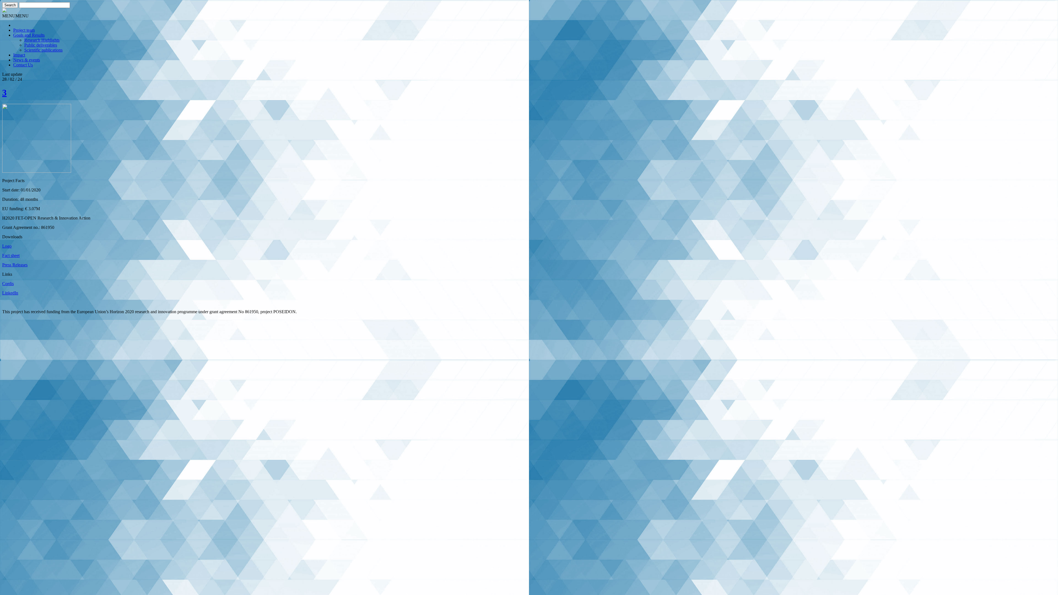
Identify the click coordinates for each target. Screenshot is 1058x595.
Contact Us (23, 65)
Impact (19, 55)
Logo (7, 246)
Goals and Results (29, 35)
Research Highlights (42, 40)
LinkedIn (10, 293)
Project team (24, 30)
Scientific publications (43, 50)
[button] (15, 15)
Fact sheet (11, 255)
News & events (26, 60)
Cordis (8, 283)
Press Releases (15, 265)
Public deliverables (40, 45)
